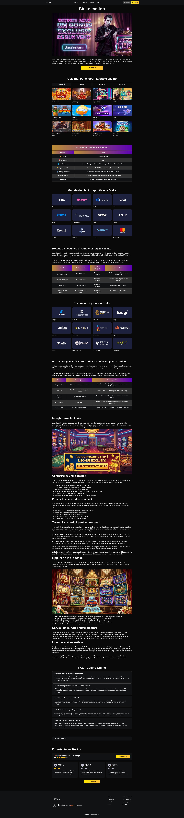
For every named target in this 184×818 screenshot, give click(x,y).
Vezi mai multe (92, 781)
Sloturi (121, 84)
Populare (60, 84)
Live (81, 84)
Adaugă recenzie (123, 756)
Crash (101, 84)
